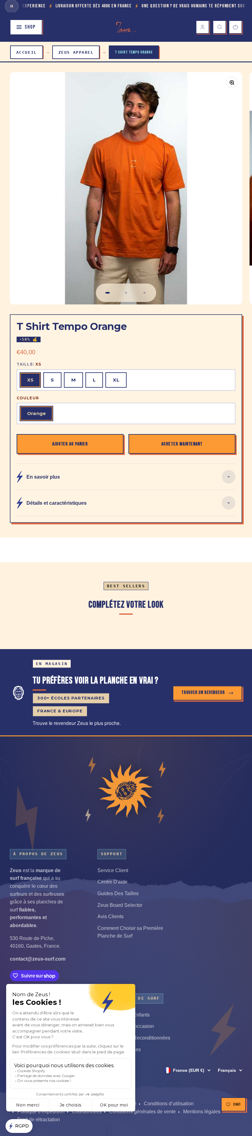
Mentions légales (201, 1111)
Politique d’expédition (41, 1111)
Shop (30, 27)
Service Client (112, 870)
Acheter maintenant (182, 444)
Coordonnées (87, 1111)
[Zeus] (126, 790)
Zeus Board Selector (119, 905)
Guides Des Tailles (118, 893)
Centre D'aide (112, 881)
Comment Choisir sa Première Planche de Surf (130, 932)
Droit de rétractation (38, 1119)
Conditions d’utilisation (169, 1103)
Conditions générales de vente (142, 1111)
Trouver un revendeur (203, 693)
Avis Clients (110, 916)
